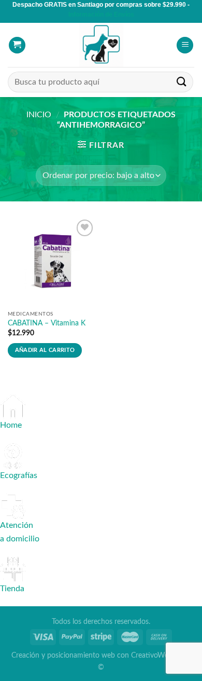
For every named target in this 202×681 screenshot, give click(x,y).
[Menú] (185, 45)
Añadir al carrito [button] (45, 350)
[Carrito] (17, 45)
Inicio (38, 115)
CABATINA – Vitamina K (46, 323)
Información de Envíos (101, 14)
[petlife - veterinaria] (101, 45)
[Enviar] (181, 82)
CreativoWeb (151, 655)
